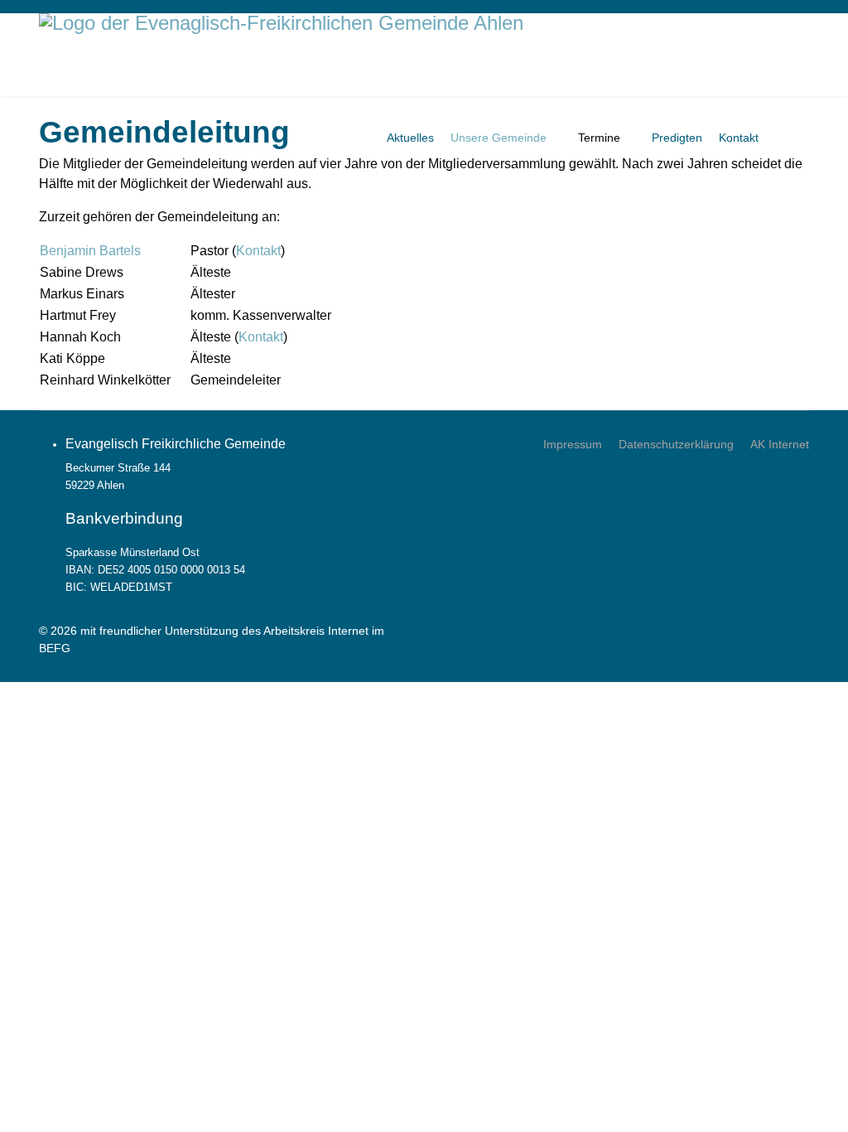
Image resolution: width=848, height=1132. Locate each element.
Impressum (572, 444)
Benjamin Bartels (90, 251)
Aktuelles (410, 137)
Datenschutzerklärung (676, 444)
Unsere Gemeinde (498, 137)
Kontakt (739, 137)
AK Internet (779, 444)
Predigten (677, 137)
